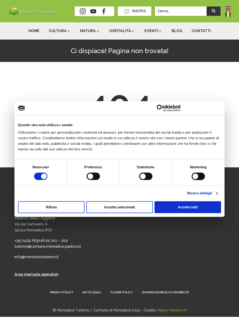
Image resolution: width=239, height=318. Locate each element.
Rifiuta (51, 207)
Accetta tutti (188, 207)
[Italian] (228, 14)
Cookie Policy (121, 292)
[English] (228, 8)
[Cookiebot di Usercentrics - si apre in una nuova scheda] (160, 108)
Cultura (58, 31)
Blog (177, 31)
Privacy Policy (61, 292)
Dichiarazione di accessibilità (165, 292)
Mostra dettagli (199, 193)
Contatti (201, 31)
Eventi (151, 31)
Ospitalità (120, 31)
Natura (88, 31)
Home (33, 31)
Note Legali (92, 292)
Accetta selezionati (119, 207)
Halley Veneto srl (171, 310)
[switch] (93, 175)
